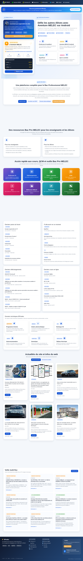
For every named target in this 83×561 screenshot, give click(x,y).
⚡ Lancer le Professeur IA (18, 36)
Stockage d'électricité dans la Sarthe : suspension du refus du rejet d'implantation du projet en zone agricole (41, 500)
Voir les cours (22, 101)
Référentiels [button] (45, 2)
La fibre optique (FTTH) (49, 288)
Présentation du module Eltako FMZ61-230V (53, 296)
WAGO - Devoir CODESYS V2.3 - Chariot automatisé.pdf (17, 299)
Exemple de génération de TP (11, 229)
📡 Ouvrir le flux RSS (36, 359)
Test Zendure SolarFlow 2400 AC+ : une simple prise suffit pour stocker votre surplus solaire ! (16, 518)
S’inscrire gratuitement (75, 9)
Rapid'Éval (46, 229)
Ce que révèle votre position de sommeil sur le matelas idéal (16, 499)
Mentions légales (47, 541)
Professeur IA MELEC (58, 101)
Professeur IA (27, 2)
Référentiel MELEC (47, 543)
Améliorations (8, 243)
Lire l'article (8, 394)
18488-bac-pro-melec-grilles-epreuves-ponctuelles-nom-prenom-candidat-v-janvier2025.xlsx (21, 291)
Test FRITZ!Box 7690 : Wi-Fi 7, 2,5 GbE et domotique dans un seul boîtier (40, 480)
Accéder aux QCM (32, 101)
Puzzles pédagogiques (48, 245)
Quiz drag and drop (48, 236)
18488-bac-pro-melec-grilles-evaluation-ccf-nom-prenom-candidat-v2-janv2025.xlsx (20, 282)
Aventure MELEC (17, 2)
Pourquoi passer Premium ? (11, 236)
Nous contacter (67, 546)
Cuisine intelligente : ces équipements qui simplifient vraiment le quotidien (65, 480)
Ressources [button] (36, 2)
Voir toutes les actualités (46, 359)
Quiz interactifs (33, 545)
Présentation (7, 251)
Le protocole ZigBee (48, 274)
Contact (59, 2)
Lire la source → (34, 488)
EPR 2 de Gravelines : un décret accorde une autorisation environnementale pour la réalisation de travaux (66, 519)
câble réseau (46, 303)
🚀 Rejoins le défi (18, 71)
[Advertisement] (41, 116)
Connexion (67, 2)
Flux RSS (45, 545)
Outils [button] (52, 2)
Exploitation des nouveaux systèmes (12, 258)
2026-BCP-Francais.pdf (10, 274)
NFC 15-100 (46, 281)
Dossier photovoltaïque (45, 101)
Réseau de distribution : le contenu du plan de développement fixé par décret (66, 499)
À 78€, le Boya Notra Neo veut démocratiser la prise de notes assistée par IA (41, 518)
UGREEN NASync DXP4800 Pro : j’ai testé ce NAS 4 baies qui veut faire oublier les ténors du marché (16, 481)
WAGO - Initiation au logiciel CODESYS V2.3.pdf (15, 306)
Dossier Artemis (47, 259)
